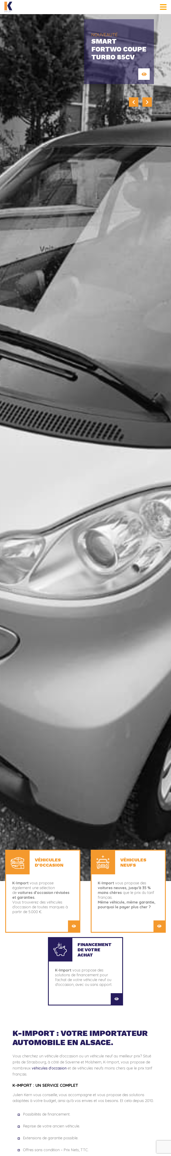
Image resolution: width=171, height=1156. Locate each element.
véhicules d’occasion (49, 1068)
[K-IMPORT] (8, 7)
